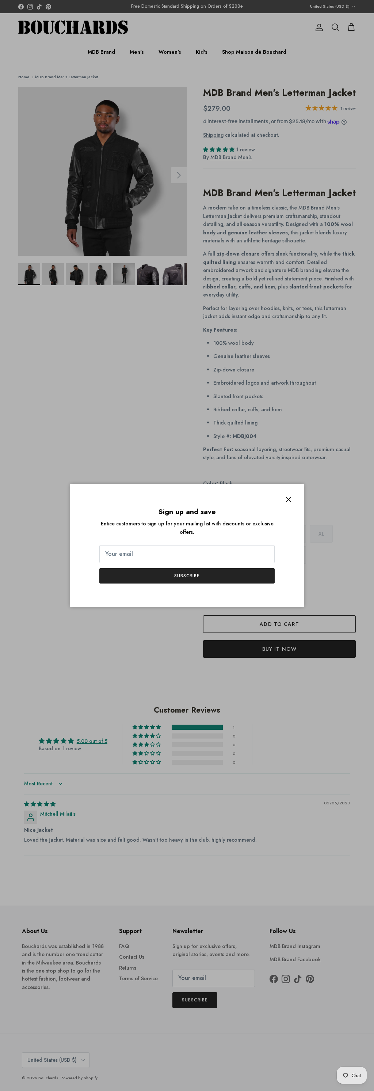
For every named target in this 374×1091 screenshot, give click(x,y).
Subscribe (187, 576)
